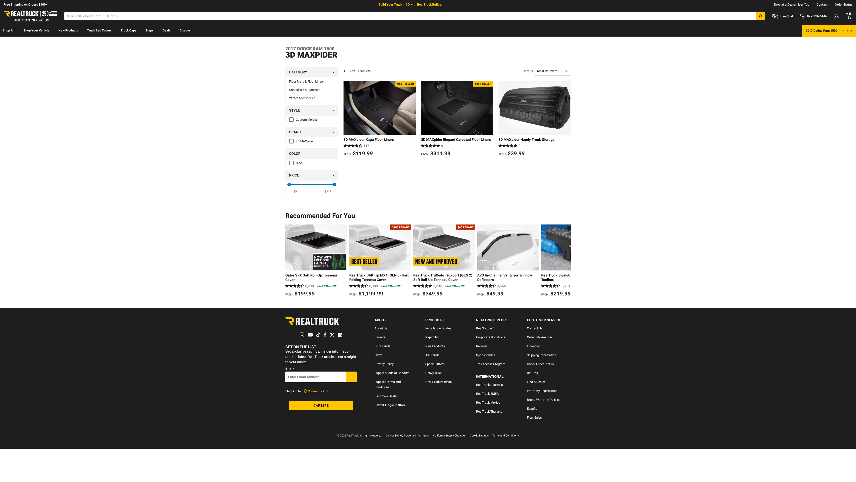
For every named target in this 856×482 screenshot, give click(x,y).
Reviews (482, 346)
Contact (822, 4)
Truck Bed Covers (99, 30)
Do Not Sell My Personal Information (408, 435)
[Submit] (351, 377)
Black (299, 163)
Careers (379, 337)
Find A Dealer (536, 382)
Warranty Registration (542, 391)
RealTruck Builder (429, 4)
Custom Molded (307, 119)
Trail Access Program (490, 364)
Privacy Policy (384, 364)
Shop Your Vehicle (36, 30)
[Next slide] (566, 261)
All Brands (432, 355)
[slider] (289, 184)
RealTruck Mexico (488, 402)
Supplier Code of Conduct (391, 373)
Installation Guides (438, 328)
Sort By (528, 71)
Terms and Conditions (505, 435)
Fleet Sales (534, 417)
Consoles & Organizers (304, 89)
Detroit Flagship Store (390, 405)
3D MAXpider (305, 141)
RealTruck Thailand (489, 411)
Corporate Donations (490, 337)
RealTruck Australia (489, 384)
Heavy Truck (433, 373)
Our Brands (382, 346)
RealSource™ (485, 328)
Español (532, 408)
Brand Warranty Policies (543, 399)
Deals (167, 30)
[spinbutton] (295, 191)
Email (289, 368)
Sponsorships (485, 355)
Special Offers (434, 364)
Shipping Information (541, 355)
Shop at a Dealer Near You (791, 4)
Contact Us (534, 328)
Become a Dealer (385, 396)
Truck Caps (128, 30)
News (378, 355)
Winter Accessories (302, 98)
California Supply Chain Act (449, 435)
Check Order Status (540, 364)
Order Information (539, 337)
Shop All (8, 30)
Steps (149, 30)
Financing (534, 346)
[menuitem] (8, 31)
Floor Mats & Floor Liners (306, 81)
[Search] (760, 16)
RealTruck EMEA (487, 393)
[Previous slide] (289, 261)
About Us (380, 328)
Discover (185, 30)
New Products (68, 30)
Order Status (843, 4)
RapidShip (432, 337)
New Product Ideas (438, 382)
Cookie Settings (479, 435)
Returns (532, 373)
